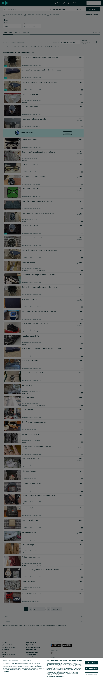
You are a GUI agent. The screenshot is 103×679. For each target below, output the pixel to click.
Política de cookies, (27, 669)
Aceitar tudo (91, 662)
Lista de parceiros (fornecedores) (55, 676)
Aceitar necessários (91, 668)
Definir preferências (91, 674)
